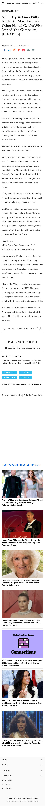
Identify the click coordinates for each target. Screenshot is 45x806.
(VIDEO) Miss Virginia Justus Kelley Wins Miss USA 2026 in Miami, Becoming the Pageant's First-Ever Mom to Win (22, 743)
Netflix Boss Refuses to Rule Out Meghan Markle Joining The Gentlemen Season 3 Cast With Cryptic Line (22, 702)
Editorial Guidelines (33, 395)
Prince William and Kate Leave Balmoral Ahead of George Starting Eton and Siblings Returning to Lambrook (22, 502)
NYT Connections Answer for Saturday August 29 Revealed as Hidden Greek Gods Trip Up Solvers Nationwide (22, 662)
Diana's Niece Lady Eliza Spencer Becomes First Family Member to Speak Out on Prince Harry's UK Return (21, 622)
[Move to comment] (33, 50)
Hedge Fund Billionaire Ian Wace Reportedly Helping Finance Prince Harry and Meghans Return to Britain (21, 542)
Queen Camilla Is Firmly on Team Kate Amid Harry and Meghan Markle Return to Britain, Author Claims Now (21, 582)
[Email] (28, 50)
